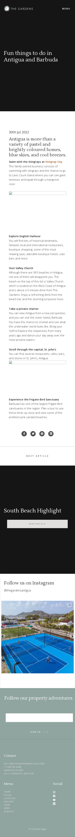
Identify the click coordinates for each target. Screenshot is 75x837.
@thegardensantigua (17, 590)
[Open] (37, 637)
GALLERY (9, 801)
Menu (66, 8)
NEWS (7, 808)
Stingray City (53, 161)
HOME (7, 791)
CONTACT (9, 811)
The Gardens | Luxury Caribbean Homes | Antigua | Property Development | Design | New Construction (29, 8)
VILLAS (7, 795)
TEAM (7, 804)
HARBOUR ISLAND (13, 770)
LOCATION (9, 798)
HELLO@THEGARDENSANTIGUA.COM (24, 763)
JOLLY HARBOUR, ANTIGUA (19, 773)
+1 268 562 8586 (12, 766)
